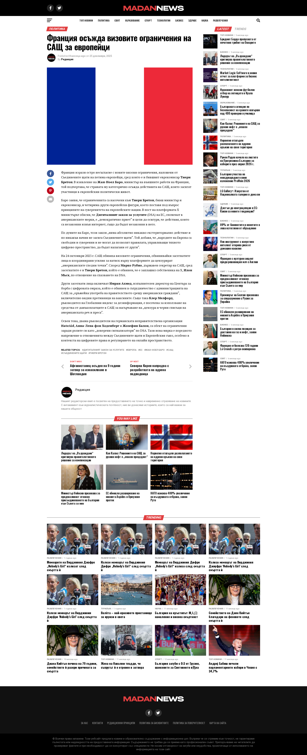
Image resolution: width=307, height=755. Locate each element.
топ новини (86, 20)
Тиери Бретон (98, 353)
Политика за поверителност (189, 723)
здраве (192, 20)
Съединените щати (75, 353)
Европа (131, 350)
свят (117, 20)
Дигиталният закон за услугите (104, 350)
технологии (163, 20)
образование (132, 20)
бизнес (179, 20)
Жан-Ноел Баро (155, 350)
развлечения (220, 20)
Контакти (97, 723)
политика (103, 20)
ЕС (141, 350)
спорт (148, 20)
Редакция (67, 59)
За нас (84, 723)
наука (204, 20)
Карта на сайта (217, 723)
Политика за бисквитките (154, 723)
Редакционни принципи (121, 723)
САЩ (170, 350)
